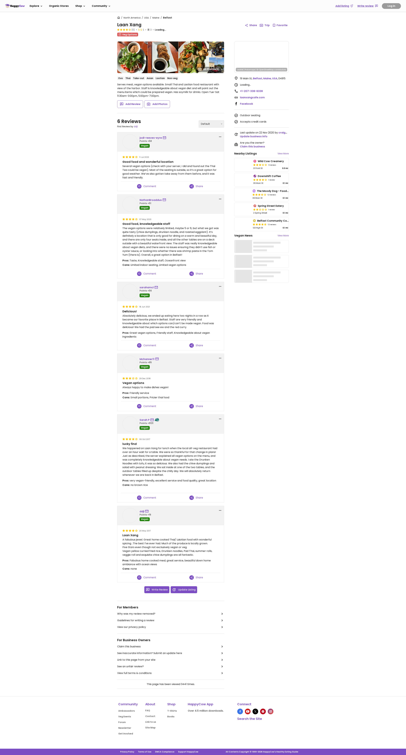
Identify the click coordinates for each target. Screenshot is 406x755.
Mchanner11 (147, 359)
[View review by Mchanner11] (130, 363)
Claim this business (129, 646)
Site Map (150, 727)
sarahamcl (147, 287)
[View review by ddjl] (130, 515)
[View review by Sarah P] (130, 424)
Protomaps (250, 69)
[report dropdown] (220, 137)
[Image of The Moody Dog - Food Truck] (242, 194)
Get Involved (125, 733)
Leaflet (240, 69)
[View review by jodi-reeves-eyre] (130, 141)
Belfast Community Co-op (274, 221)
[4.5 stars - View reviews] (259, 224)
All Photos (211, 69)
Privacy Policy (127, 751)
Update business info (253, 136)
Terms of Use (144, 751)
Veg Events (124, 716)
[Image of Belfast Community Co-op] (243, 224)
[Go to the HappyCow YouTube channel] (248, 711)
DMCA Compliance (164, 751)
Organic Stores (59, 6)
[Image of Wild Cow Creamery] (243, 164)
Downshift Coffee (269, 176)
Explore (34, 6)
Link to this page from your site (136, 660)
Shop (78, 6)
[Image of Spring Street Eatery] (243, 209)
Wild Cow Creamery (271, 161)
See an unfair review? (130, 666)
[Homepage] (15, 6)
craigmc (283, 132)
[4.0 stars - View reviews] (260, 179)
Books (170, 716)
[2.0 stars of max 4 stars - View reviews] (260, 209)
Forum (122, 722)
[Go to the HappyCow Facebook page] (240, 711)
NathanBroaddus (151, 200)
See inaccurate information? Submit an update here (149, 653)
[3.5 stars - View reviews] (259, 194)
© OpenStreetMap (265, 69)
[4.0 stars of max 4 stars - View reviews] (124, 29)
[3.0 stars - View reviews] (260, 164)
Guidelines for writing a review (135, 620)
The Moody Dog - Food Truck (276, 191)
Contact (150, 716)
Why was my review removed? (136, 614)
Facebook (246, 104)
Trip (267, 25)
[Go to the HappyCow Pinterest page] (263, 711)
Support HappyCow (188, 751)
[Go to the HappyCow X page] (255, 711)
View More (283, 153)
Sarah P (145, 420)
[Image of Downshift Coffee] (243, 179)
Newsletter (124, 728)
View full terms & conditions (134, 673)
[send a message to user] (165, 138)
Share (253, 25)
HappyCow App (200, 704)
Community (99, 6)
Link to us (150, 721)
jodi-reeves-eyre (151, 138)
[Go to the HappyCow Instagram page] (270, 711)
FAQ (147, 710)
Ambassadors (126, 710)
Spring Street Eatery (271, 206)
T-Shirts (172, 710)
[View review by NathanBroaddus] (130, 204)
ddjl (136, 126)
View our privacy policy (131, 627)
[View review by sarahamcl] (130, 291)
